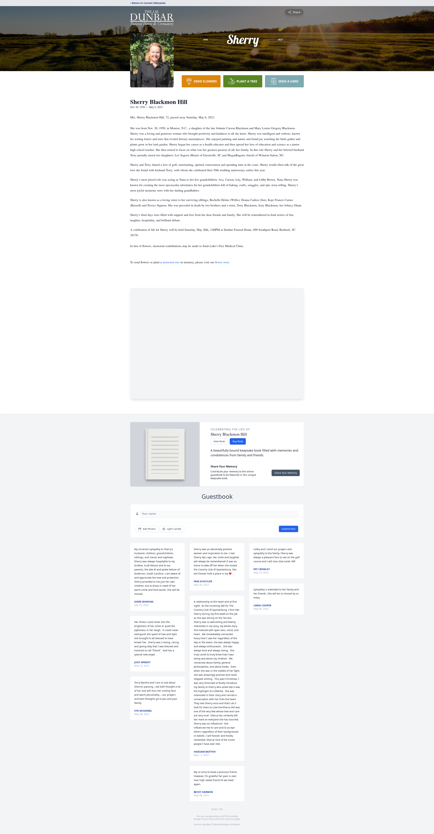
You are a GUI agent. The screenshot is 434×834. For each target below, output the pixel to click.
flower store (222, 262)
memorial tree (171, 262)
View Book (219, 441)
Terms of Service (226, 819)
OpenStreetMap (220, 824)
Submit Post (288, 528)
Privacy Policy (207, 819)
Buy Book (238, 441)
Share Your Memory (285, 472)
